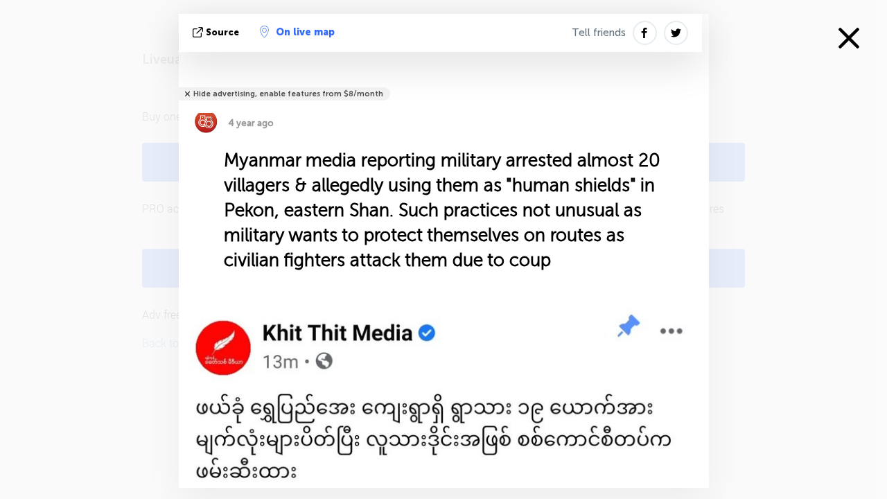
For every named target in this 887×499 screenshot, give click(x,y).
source (222, 32)
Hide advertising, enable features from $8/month (288, 93)
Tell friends (599, 32)
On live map (305, 32)
